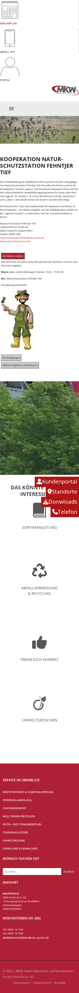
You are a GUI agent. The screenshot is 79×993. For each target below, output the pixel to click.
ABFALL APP (7, 52)
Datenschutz (42, 983)
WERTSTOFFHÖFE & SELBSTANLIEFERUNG (28, 792)
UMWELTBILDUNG (14, 840)
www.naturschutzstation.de (15, 241)
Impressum (22, 983)
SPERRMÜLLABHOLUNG (17, 800)
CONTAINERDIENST (14, 808)
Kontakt (60, 983)
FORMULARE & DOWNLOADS (20, 848)
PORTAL (5, 80)
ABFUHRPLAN (8, 23)
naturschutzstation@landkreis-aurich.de (22, 237)
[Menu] (11, 108)
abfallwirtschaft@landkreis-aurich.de (26, 937)
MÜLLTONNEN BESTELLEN (19, 816)
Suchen (69, 872)
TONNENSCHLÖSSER (15, 832)
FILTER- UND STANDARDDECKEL (22, 824)
